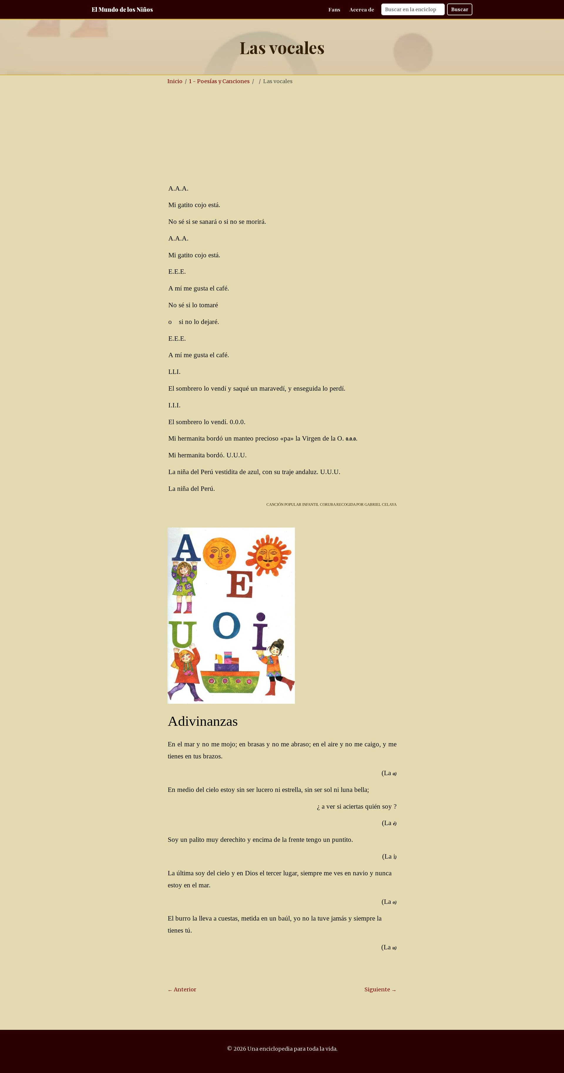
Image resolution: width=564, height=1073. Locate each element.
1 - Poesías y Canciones (219, 81)
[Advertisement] (282, 134)
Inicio (174, 81)
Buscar (459, 9)
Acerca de (362, 9)
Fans (334, 9)
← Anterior (181, 989)
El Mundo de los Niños (122, 9)
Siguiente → (381, 989)
